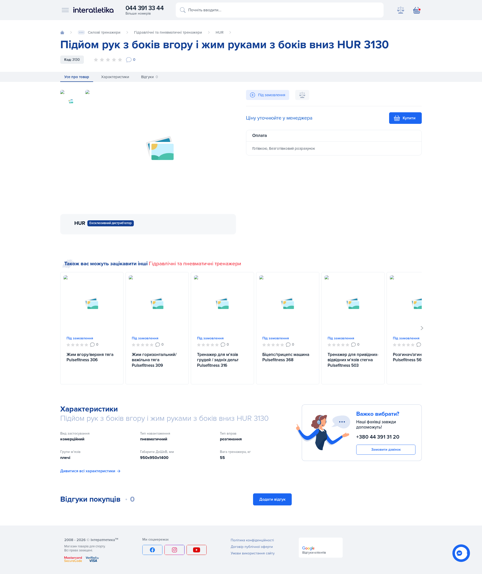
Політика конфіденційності (252, 540)
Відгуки (149, 77)
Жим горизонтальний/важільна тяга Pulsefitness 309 (154, 360)
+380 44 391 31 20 (377, 437)
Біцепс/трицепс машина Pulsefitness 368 (285, 357)
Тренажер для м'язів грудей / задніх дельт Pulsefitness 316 (217, 360)
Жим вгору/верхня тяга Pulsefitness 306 (90, 357)
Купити (409, 118)
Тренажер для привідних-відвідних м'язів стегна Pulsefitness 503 (353, 360)
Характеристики (115, 77)
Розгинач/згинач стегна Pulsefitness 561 (416, 357)
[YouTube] (197, 550)
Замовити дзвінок (386, 449)
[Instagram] (174, 550)
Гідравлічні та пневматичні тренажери (195, 263)
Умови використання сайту (253, 553)
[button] (422, 328)
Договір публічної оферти (252, 547)
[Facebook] (152, 550)
